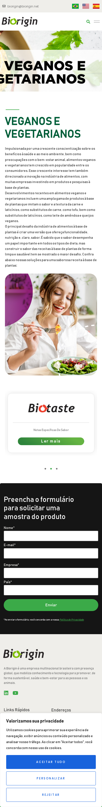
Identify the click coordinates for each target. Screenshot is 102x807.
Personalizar (51, 778)
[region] (51, 760)
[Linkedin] (6, 693)
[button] (88, 21)
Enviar (51, 605)
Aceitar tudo (51, 762)
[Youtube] (15, 693)
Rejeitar (51, 795)
